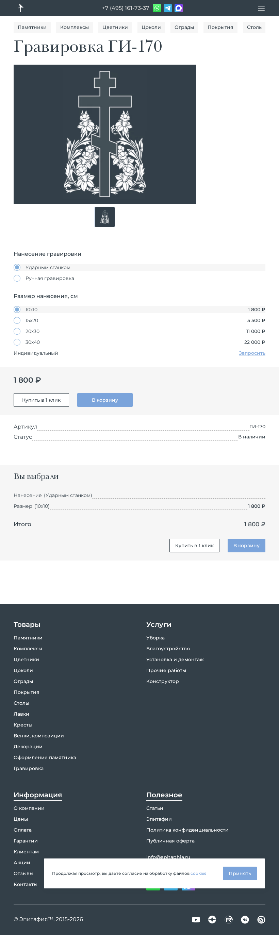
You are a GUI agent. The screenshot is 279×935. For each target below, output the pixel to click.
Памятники (32, 27)
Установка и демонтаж (175, 659)
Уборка (155, 638)
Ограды (184, 27)
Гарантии (26, 841)
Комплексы (74, 27)
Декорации (28, 747)
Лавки (21, 714)
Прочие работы (166, 670)
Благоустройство (168, 649)
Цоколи (151, 27)
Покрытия (220, 27)
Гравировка (29, 768)
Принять (240, 873)
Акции (22, 862)
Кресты (23, 725)
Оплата (23, 830)
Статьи (154, 808)
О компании (29, 808)
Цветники (115, 27)
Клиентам (26, 852)
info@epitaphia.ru (168, 857)
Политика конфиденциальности (187, 830)
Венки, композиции (39, 736)
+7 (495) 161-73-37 (125, 8)
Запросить (252, 353)
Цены (21, 819)
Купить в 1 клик (41, 400)
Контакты (25, 884)
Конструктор (162, 681)
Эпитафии (159, 819)
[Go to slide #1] (105, 217)
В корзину (105, 400)
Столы (255, 27)
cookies (198, 873)
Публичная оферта (170, 841)
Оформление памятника (45, 757)
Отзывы (23, 873)
